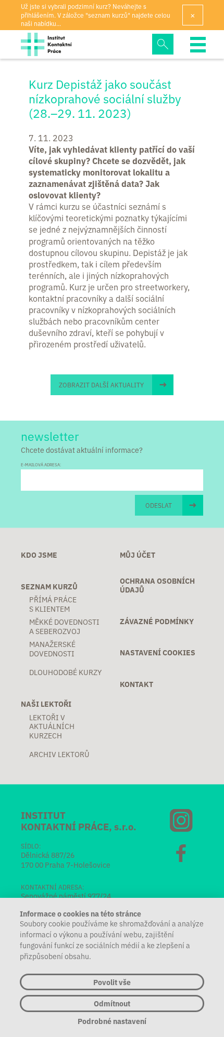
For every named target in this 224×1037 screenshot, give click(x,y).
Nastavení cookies (157, 652)
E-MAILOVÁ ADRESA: (41, 464)
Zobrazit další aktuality (101, 384)
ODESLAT (158, 505)
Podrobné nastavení (112, 1021)
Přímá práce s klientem (53, 604)
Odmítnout (112, 1003)
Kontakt (136, 684)
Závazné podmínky (157, 621)
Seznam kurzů (49, 586)
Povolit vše (112, 982)
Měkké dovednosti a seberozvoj (64, 626)
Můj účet (137, 555)
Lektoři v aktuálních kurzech (51, 726)
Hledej (162, 44)
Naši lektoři (46, 704)
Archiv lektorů (59, 754)
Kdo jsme (39, 555)
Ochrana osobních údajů (157, 585)
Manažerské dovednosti (52, 649)
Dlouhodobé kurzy (65, 672)
